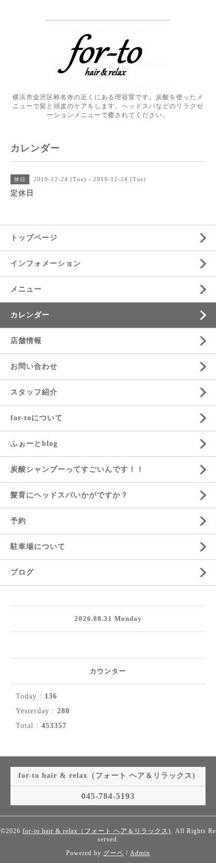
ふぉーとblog (34, 444)
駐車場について (38, 546)
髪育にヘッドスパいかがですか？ (69, 495)
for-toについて (36, 418)
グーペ (113, 853)
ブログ (22, 572)
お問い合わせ (34, 366)
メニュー (26, 289)
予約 (18, 521)
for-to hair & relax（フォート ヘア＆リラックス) (97, 831)
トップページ (34, 238)
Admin (140, 853)
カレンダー (30, 315)
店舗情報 (26, 341)
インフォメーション (45, 263)
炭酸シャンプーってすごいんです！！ (77, 469)
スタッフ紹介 (34, 392)
